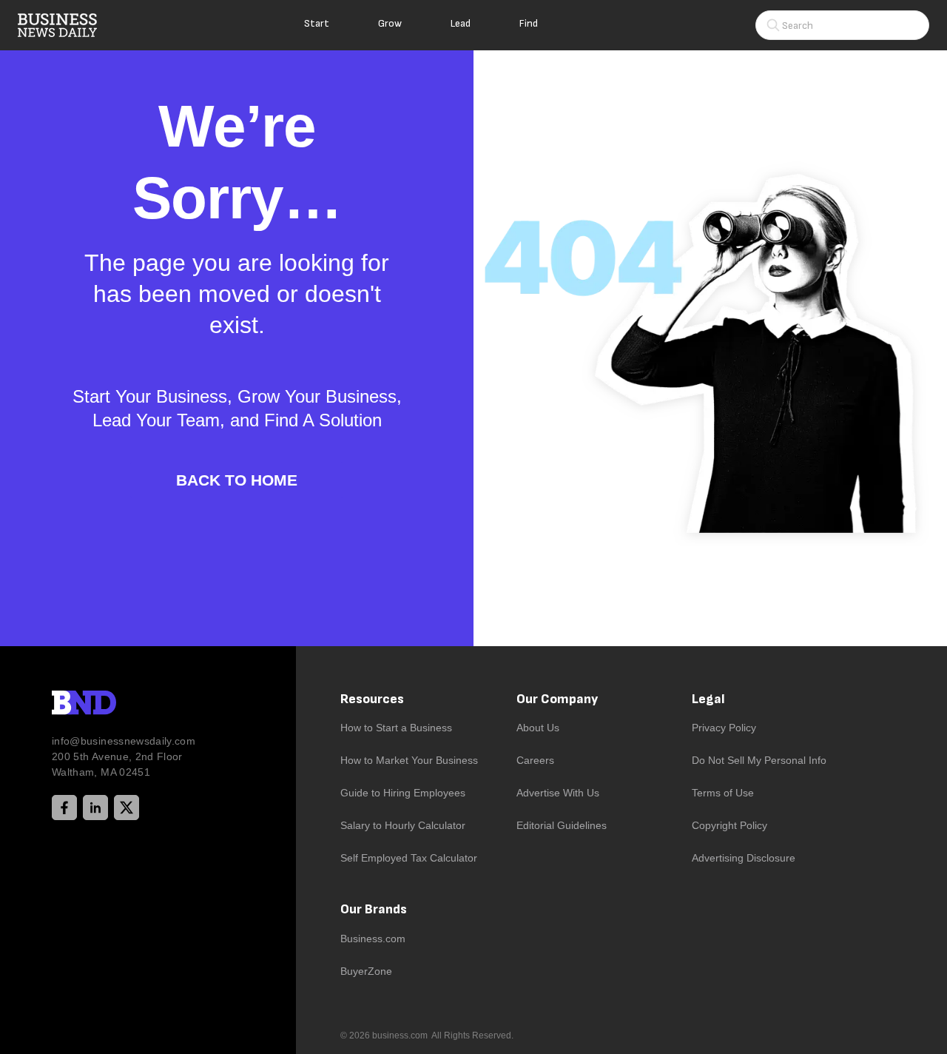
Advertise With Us (557, 793)
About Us (537, 728)
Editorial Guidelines (561, 825)
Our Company (557, 699)
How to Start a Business (396, 728)
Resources (372, 699)
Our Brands (373, 909)
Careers (535, 760)
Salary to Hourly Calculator (402, 825)
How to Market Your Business (409, 760)
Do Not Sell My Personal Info (759, 760)
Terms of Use (723, 793)
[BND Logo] (115, 705)
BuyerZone (366, 971)
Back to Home (236, 480)
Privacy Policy (724, 728)
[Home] (69, 25)
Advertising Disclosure (743, 858)
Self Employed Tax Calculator (408, 858)
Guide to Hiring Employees (402, 793)
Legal (708, 699)
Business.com (372, 938)
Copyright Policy (729, 825)
